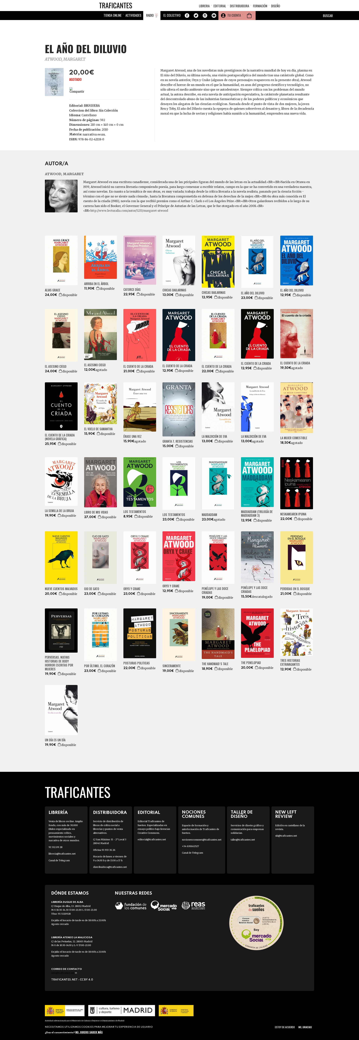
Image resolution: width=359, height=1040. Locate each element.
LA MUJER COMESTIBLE (293, 438)
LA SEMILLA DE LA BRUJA (59, 511)
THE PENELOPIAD (251, 663)
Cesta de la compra (249, 15)
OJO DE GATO (91, 589)
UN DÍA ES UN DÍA (55, 740)
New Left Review (286, 814)
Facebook (186, 15)
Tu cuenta (234, 15)
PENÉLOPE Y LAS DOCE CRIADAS (215, 591)
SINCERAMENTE (171, 666)
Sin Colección (108, 110)
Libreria (204, 6)
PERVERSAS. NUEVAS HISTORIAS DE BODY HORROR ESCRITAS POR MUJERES (59, 663)
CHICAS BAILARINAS (174, 290)
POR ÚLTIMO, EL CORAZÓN (99, 666)
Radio (150, 15)
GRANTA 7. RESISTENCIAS (177, 441)
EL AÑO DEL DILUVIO (252, 293)
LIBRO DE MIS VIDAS (96, 512)
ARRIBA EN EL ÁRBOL (96, 284)
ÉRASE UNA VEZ (132, 436)
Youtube (213, 15)
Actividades (133, 15)
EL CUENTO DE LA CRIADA (138, 367)
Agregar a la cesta (60, 294)
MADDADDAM (209, 515)
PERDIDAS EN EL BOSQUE (295, 589)
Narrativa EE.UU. (94, 134)
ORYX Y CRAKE (131, 589)
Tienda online (113, 15)
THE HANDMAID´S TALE (215, 664)
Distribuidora (239, 6)
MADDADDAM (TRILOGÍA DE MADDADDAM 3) (257, 514)
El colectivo (172, 15)
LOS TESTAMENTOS (134, 512)
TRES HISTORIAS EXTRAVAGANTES (290, 662)
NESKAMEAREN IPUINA (293, 514)
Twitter (195, 15)
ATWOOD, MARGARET (65, 59)
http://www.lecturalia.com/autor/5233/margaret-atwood (129, 210)
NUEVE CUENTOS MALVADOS (61, 589)
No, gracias (305, 1027)
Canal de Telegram (59, 860)
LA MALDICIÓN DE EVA (214, 436)
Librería (58, 813)
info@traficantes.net (64, 973)
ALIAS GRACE (52, 290)
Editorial (220, 6)
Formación (260, 6)
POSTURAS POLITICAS (136, 663)
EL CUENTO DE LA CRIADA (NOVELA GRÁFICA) (60, 437)
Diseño (275, 6)
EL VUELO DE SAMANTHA (98, 429)
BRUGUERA (92, 105)
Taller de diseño (242, 814)
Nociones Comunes (194, 814)
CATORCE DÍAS (132, 290)
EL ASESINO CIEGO (55, 367)
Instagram (204, 15)
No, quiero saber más (89, 1032)
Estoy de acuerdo (285, 1027)
